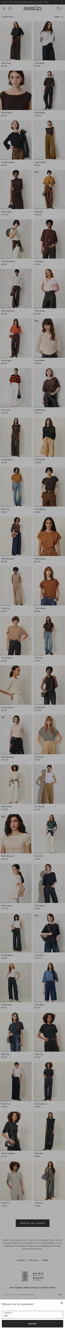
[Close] (61, 1302)
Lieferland (8, 1313)
